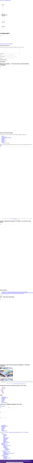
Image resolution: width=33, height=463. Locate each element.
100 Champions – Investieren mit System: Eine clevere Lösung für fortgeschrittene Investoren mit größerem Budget (17, 292)
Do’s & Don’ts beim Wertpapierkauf (7, 137)
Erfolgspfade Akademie (13, 218)
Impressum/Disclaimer (5, 397)
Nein (8, 462)
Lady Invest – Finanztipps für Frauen (5, 1)
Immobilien (3, 138)
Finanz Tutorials (5, 9)
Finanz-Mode (5, 29)
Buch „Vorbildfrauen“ (5, 443)
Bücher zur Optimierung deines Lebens (8, 24)
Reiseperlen (5, 18)
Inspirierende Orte (7, 20)
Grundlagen (5, 5)
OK (6, 462)
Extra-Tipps (3, 450)
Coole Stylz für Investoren (7, 457)
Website (1, 58)
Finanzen (3, 4)
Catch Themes (26, 432)
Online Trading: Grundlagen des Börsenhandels (6, 43)
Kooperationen (4, 425)
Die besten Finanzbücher (6, 22)
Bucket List (6, 21)
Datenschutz (3, 398)
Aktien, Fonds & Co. (6, 8)
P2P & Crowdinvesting (6, 13)
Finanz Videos (5, 10)
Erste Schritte (5, 6)
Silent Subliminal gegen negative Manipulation (19, 383)
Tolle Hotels (6, 19)
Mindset (4, 11)
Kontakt (3, 401)
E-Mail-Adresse (2, 56)
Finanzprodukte (5, 27)
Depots (3, 140)
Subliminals (5, 28)
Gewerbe (3, 142)
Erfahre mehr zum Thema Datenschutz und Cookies (16, 462)
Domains (3, 139)
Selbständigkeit (5, 12)
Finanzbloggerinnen (6, 25)
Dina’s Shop (3, 26)
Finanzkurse (3, 14)
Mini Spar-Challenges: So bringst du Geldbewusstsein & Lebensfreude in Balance (13, 293)
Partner (3, 400)
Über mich (4, 17)
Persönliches (3, 15)
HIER (1, 145)
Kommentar (2, 53)
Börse (4, 436)
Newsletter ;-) (5, 23)
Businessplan (3, 141)
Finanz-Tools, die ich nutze (7, 16)
